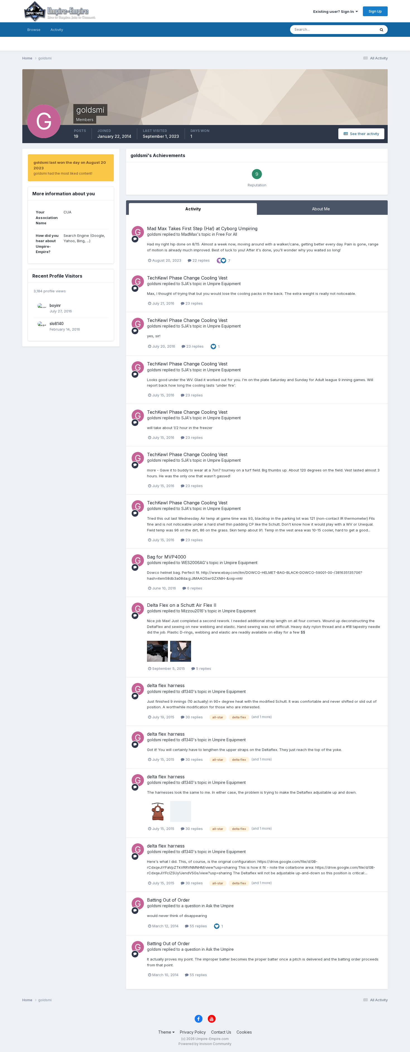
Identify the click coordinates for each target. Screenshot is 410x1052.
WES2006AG (193, 562)
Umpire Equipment (224, 283)
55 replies (198, 926)
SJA (184, 283)
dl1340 (187, 691)
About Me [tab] (321, 208)
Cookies (244, 1032)
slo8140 (57, 323)
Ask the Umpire (220, 905)
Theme (165, 1032)
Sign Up (375, 11)
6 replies (194, 588)
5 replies (203, 668)
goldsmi (154, 234)
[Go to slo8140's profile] (42, 326)
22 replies (200, 260)
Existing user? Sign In (334, 11)
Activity (56, 29)
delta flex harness (166, 685)
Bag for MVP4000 (166, 557)
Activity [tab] (193, 208)
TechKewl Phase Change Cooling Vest (187, 278)
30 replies (193, 717)
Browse (33, 29)
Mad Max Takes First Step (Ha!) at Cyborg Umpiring (202, 228)
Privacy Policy (193, 1032)
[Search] (381, 29)
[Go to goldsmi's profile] (138, 232)
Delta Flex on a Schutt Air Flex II (181, 605)
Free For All (226, 234)
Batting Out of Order (168, 900)
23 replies (193, 303)
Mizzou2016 (192, 610)
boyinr (55, 305)
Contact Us (221, 1032)
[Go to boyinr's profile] (42, 308)
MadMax (189, 234)
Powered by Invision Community (205, 1044)
